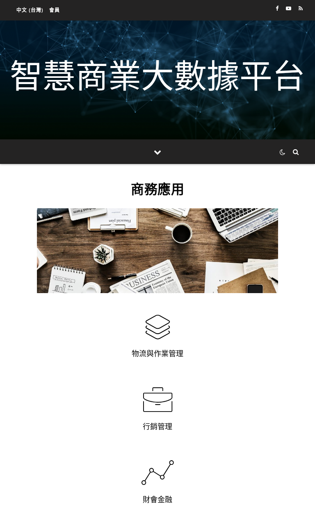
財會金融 (157, 499)
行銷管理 (157, 426)
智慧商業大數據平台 (157, 75)
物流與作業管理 (157, 353)
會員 (54, 10)
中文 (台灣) (29, 10)
